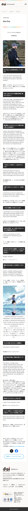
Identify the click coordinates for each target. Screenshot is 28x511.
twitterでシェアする (11, 451)
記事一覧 (12, 11)
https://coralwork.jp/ (18, 446)
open (26, 4)
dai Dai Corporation (8, 4)
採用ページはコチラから (14, 456)
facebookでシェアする (16, 451)
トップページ (4, 11)
